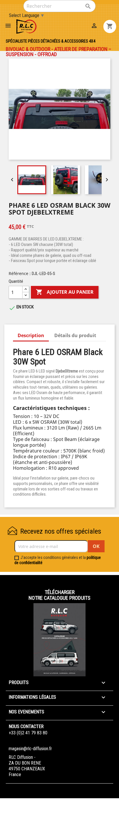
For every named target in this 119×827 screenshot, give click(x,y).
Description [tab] (31, 335)
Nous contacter (26, 726)
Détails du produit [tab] (75, 335)
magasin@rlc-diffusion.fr (30, 748)
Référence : (20, 273)
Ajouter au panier (65, 292)
